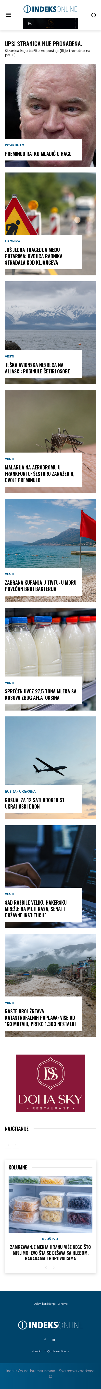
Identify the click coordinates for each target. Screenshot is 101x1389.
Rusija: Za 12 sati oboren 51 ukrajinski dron (34, 803)
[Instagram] (53, 1340)
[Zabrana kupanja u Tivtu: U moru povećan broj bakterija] (50, 550)
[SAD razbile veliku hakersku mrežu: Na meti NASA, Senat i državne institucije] (50, 876)
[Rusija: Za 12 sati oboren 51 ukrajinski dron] (50, 767)
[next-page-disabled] (16, 1145)
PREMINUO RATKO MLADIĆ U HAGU (38, 153)
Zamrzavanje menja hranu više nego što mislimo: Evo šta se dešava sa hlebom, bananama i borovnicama (50, 1253)
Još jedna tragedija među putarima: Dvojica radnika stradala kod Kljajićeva (34, 256)
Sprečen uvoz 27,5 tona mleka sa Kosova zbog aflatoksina (40, 694)
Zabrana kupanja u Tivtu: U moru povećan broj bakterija (40, 585)
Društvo (50, 1239)
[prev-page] (8, 1145)
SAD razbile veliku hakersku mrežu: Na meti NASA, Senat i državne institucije (36, 909)
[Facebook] (45, 1340)
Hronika (12, 241)
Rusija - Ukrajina (20, 791)
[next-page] (53, 1268)
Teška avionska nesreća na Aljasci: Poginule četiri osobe (37, 368)
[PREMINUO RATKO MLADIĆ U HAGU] (50, 115)
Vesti (9, 356)
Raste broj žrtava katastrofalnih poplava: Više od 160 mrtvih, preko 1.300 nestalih (40, 1018)
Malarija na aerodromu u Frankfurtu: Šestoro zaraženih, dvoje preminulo (40, 474)
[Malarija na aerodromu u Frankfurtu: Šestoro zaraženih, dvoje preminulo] (50, 441)
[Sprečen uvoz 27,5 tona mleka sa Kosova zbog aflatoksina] (50, 659)
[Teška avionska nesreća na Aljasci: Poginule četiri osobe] (50, 332)
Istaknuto (14, 145)
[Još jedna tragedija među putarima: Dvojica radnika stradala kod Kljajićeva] (50, 223)
